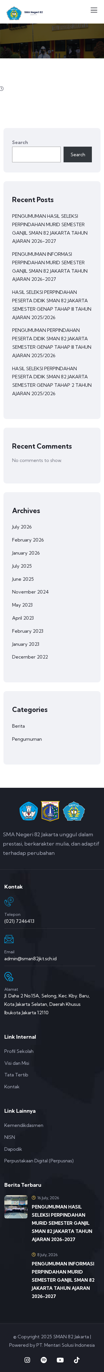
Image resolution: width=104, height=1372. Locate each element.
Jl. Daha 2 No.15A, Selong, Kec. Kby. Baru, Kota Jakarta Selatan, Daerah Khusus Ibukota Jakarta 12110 (47, 1004)
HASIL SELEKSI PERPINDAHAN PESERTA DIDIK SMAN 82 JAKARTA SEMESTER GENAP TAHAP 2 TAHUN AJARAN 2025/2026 (52, 381)
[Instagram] (27, 1360)
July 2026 (22, 527)
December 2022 (30, 657)
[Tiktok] (77, 1360)
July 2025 (22, 566)
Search (20, 142)
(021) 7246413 (19, 921)
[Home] (52, 811)
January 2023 (25, 644)
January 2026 (26, 553)
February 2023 (27, 631)
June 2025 (23, 579)
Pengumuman (27, 739)
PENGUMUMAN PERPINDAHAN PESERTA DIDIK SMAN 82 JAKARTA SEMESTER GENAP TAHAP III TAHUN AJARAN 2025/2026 (51, 342)
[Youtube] (60, 1360)
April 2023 (23, 618)
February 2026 (28, 540)
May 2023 (22, 605)
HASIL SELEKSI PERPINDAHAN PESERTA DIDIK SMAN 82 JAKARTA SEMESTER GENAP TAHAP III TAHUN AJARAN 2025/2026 (51, 304)
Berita (18, 726)
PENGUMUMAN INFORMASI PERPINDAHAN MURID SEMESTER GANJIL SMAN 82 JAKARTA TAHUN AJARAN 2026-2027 (50, 266)
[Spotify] (44, 1360)
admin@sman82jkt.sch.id (30, 958)
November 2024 (30, 592)
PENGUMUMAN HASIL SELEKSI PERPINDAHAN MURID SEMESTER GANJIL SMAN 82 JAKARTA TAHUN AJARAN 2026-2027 (50, 228)
